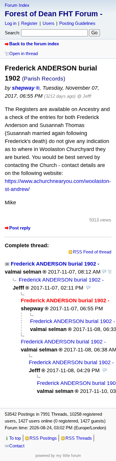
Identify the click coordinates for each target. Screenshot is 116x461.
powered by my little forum (58, 455)
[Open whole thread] (110, 272)
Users (48, 23)
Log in (10, 23)
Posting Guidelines (77, 23)
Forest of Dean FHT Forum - (53, 13)
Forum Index (17, 5)
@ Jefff (84, 96)
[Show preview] (104, 272)
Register (29, 23)
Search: (12, 32)
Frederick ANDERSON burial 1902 (53, 264)
